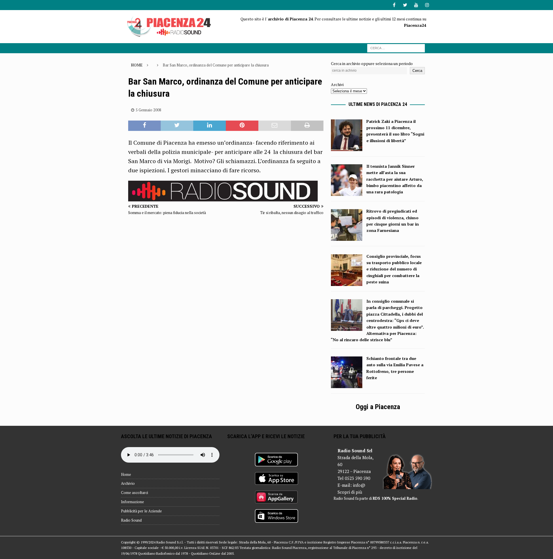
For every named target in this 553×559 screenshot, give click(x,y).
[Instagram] (427, 5)
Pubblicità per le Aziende (141, 511)
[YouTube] (416, 5)
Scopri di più (350, 492)
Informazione (132, 501)
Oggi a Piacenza (378, 407)
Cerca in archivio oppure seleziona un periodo (372, 63)
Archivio (128, 483)
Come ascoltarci (134, 492)
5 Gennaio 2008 (148, 109)
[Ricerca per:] (396, 47)
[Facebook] (394, 5)
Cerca (417, 70)
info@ (359, 485)
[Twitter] (405, 5)
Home (126, 474)
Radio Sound (131, 520)
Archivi (337, 84)
